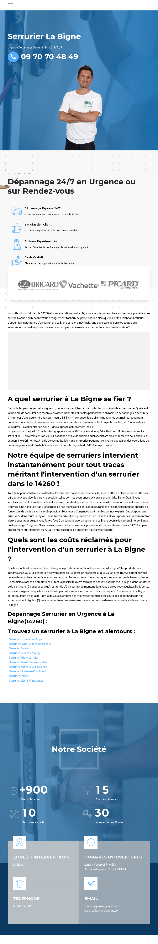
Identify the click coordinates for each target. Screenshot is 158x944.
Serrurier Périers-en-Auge (25, 653)
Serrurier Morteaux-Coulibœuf (27, 671)
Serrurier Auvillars (20, 648)
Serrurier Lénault (19, 676)
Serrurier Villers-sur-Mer (23, 657)
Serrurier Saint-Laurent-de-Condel (30, 643)
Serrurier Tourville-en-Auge (25, 639)
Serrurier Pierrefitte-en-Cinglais (28, 662)
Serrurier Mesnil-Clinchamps (26, 680)
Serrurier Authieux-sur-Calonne (28, 666)
